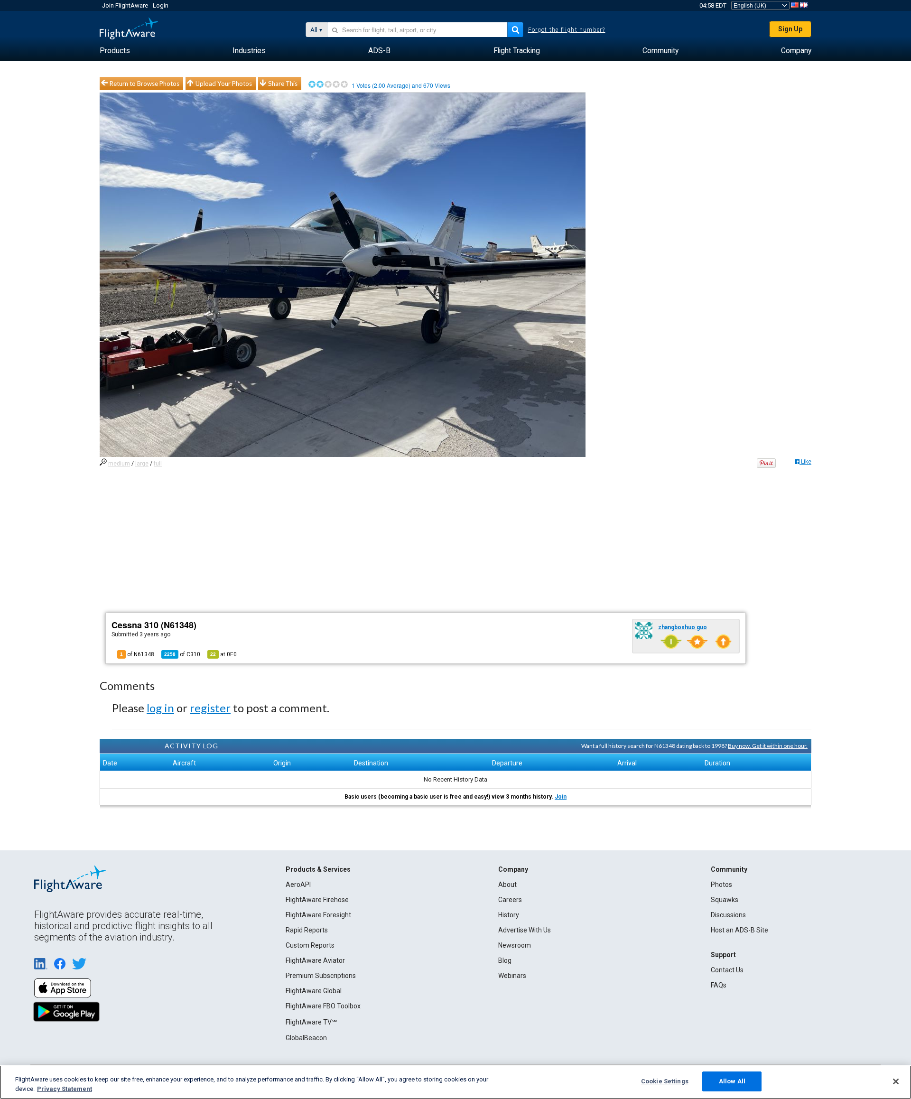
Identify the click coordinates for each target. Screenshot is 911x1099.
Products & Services (318, 869)
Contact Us (727, 970)
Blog (504, 960)
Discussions (728, 915)
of (182, 654)
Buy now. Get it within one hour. (768, 745)
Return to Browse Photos (144, 83)
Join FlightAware (125, 5)
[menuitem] (114, 51)
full (158, 463)
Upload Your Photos (223, 83)
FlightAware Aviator (315, 960)
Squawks (724, 899)
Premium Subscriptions (321, 975)
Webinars (512, 975)
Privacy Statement (64, 1088)
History (508, 915)
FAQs (718, 985)
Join (561, 796)
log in (160, 708)
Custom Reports (310, 945)
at (223, 654)
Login (160, 5)
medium (119, 463)
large (142, 463)
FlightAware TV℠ (311, 1022)
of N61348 (137, 654)
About (507, 884)
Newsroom (514, 945)
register (210, 708)
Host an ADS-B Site (739, 930)
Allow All (732, 1081)
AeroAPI (298, 884)
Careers (510, 899)
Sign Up (790, 29)
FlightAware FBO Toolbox (323, 1006)
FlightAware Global (314, 991)
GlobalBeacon (306, 1038)
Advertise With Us (524, 930)
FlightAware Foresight (318, 915)
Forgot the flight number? (566, 30)
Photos (721, 884)
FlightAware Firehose (317, 899)
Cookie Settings (664, 1081)
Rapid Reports (307, 930)
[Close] (895, 1081)
